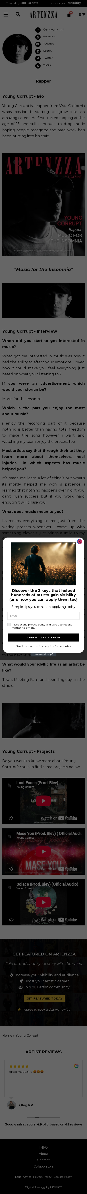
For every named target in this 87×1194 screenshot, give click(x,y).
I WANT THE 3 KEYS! (43, 637)
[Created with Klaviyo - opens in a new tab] (43, 654)
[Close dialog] (79, 541)
